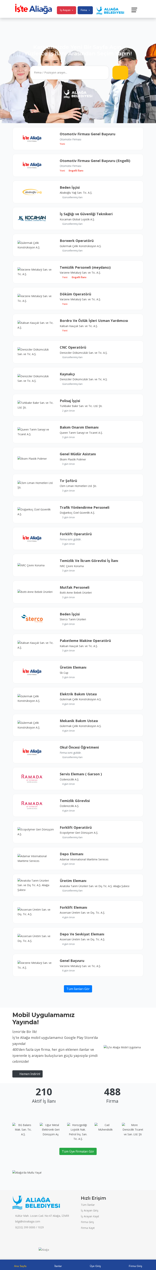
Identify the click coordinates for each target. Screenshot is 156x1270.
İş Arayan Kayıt (90, 1216)
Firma (84, 10)
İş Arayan (65, 10)
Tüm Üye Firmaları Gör (78, 1151)
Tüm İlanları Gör (78, 989)
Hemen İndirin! (29, 1074)
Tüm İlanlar (88, 1205)
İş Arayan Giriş (89, 1210)
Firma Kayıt (88, 1228)
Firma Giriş (87, 1222)
